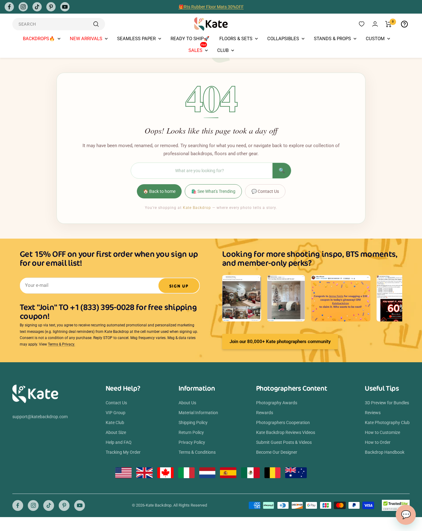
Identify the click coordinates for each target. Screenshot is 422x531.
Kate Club (115, 422)
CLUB (223, 50)
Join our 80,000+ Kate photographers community (280, 341)
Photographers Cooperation (283, 422)
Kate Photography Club (387, 422)
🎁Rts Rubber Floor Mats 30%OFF (211, 6)
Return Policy (191, 432)
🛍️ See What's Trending (213, 191)
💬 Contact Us (265, 191)
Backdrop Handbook (384, 452)
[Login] (375, 24)
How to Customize (382, 432)
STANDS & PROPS (332, 38)
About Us (187, 402)
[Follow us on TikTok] (37, 6)
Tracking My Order (123, 452)
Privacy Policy (192, 442)
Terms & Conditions (197, 452)
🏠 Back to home (159, 191)
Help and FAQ (119, 442)
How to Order (377, 442)
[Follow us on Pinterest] (51, 6)
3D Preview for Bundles (387, 402)
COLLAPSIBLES (283, 38)
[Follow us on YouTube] (65, 6)
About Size (116, 432)
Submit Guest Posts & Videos (284, 442)
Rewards (264, 412)
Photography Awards (276, 402)
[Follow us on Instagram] (23, 6)
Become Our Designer (276, 452)
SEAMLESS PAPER (136, 38)
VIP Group (115, 412)
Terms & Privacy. (61, 344)
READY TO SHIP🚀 (190, 38)
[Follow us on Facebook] (9, 6)
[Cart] (388, 24)
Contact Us (116, 402)
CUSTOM (375, 38)
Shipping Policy (193, 422)
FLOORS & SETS (235, 38)
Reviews (373, 412)
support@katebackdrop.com (40, 416)
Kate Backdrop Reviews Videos (285, 432)
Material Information (198, 412)
